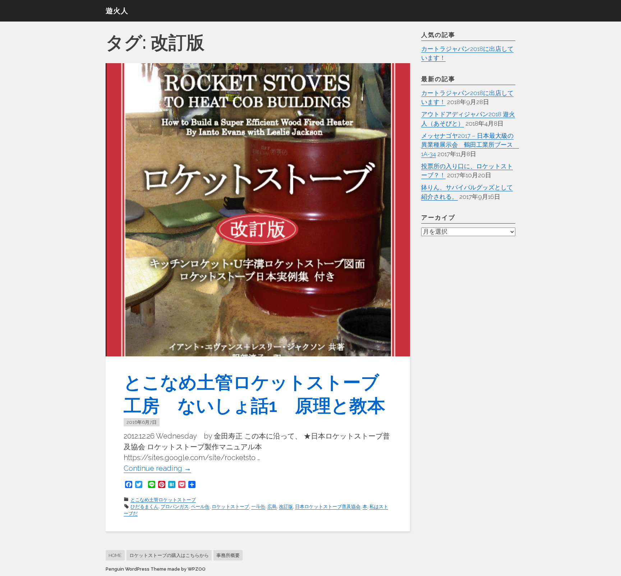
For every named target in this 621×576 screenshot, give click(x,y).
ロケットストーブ (230, 506)
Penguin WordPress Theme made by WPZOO (156, 569)
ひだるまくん (144, 506)
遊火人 (117, 10)
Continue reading (157, 468)
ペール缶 (200, 506)
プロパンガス (175, 506)
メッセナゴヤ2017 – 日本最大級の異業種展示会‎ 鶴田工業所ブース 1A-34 (470, 145)
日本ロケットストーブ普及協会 (327, 506)
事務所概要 (228, 555)
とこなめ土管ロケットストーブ (163, 499)
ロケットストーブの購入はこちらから (169, 555)
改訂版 (286, 506)
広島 (272, 506)
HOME (115, 555)
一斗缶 (258, 506)
